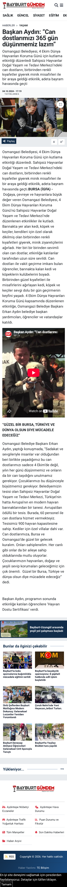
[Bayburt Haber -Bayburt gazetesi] (23, 5)
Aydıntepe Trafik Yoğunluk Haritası (14, 821)
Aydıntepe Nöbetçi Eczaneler (15, 809)
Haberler (8, 25)
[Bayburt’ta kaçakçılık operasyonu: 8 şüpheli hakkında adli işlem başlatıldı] (49, 660)
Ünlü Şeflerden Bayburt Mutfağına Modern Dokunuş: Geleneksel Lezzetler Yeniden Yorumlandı (16, 711)
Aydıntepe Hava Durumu (47, 809)
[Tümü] (62, 769)
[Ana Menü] (61, 5)
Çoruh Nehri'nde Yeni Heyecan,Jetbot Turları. (48, 707)
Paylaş (11, 141)
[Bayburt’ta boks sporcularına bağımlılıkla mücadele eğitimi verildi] (17, 660)
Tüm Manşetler (15, 832)
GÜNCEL (23, 15)
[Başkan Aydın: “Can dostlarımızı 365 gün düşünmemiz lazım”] (33, 117)
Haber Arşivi (14, 841)
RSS (11, 856)
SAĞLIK (8, 15)
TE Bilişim (43, 867)
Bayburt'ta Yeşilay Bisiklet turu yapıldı (46, 744)
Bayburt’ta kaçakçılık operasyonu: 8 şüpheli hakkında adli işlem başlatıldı (47, 675)
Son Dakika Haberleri (51, 832)
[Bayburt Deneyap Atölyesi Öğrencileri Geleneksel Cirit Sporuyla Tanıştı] (17, 732)
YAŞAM (23, 25)
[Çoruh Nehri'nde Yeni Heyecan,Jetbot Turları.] (49, 694)
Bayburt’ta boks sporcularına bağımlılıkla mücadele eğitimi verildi (17, 673)
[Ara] (56, 5)
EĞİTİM (54, 15)
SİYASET (39, 15)
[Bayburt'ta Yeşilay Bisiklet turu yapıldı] (49, 732)
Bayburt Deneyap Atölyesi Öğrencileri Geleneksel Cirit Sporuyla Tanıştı (17, 747)
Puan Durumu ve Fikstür (47, 821)
